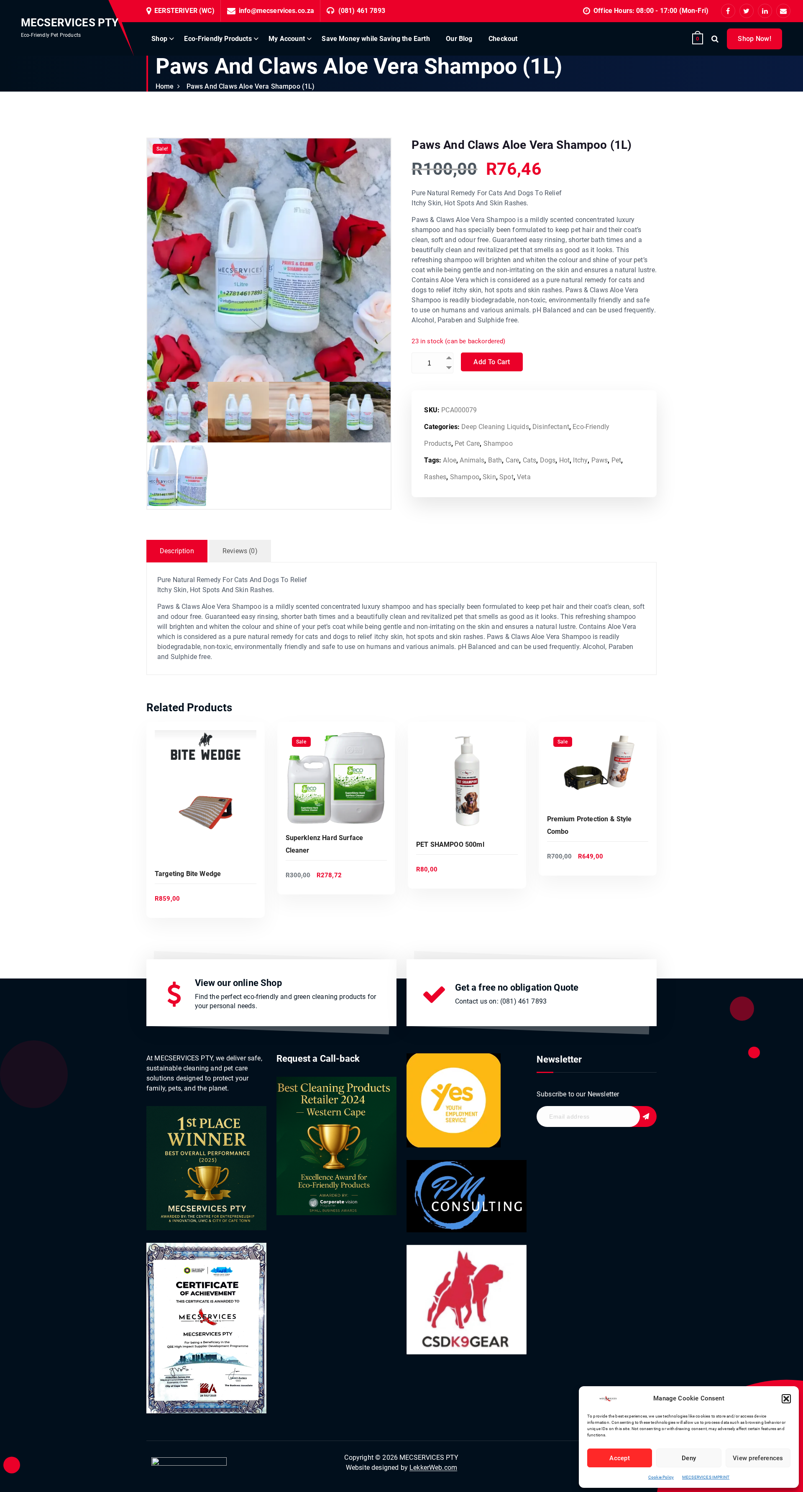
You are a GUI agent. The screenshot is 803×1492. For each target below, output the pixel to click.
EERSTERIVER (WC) (184, 11)
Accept (619, 1458)
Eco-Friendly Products (217, 39)
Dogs (548, 460)
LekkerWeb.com (433, 1468)
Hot (564, 460)
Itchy (580, 460)
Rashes (435, 477)
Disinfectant (550, 427)
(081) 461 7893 (361, 11)
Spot (506, 477)
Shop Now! (754, 39)
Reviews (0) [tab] (240, 551)
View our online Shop (238, 983)
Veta (524, 477)
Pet (616, 460)
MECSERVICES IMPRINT (705, 1477)
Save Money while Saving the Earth (376, 39)
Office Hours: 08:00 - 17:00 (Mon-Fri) (650, 11)
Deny (689, 1458)
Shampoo (498, 443)
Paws (599, 460)
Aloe (449, 460)
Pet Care (467, 443)
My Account (287, 39)
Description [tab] (177, 551)
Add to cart (491, 362)
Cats (530, 460)
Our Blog (459, 39)
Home (165, 86)
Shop (159, 39)
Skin (489, 477)
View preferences (758, 1458)
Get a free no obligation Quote (517, 987)
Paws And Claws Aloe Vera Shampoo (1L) (251, 86)
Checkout (502, 39)
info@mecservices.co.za (277, 11)
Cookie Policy (661, 1477)
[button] (786, 1399)
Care (512, 460)
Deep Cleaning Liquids (495, 427)
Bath (495, 460)
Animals (472, 460)
